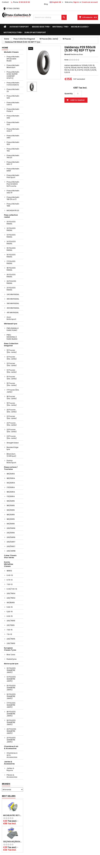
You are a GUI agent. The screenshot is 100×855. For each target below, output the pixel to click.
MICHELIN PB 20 (13, 210)
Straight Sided (12, 443)
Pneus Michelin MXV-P (13, 163)
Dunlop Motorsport (35, 32)
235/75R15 (11, 643)
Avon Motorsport (19, 26)
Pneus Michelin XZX (13, 97)
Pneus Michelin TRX (13, 150)
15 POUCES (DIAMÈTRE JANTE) (11, 687)
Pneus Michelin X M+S (13, 103)
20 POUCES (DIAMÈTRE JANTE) (11, 731)
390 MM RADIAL (13, 303)
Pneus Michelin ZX (13, 90)
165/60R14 (11, 483)
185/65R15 (11, 519)
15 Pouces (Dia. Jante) (12, 377)
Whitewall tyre (60, 26)
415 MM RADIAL (13, 312)
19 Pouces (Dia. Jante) (12, 404)
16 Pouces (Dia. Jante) (12, 384)
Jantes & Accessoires (9, 762)
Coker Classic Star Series (10, 556)
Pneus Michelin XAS (13, 117)
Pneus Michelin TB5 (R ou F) (13, 198)
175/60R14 (11, 487)
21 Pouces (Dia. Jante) (12, 417)
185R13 (9, 571)
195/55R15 (11, 510)
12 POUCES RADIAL (11, 229)
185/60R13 (11, 474)
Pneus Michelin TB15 (13, 205)
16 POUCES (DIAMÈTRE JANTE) (11, 696)
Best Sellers (8, 796)
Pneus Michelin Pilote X (13, 110)
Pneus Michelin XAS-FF (13, 191)
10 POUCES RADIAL (11, 222)
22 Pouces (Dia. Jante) (12, 424)
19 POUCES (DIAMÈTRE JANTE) (11, 722)
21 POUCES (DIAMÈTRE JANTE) (11, 739)
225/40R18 (11, 551)
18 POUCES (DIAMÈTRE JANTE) (11, 713)
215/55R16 (11, 533)
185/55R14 (11, 478)
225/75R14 (11, 598)
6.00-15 (10, 616)
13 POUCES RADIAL (11, 236)
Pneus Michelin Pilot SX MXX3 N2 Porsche (13, 184)
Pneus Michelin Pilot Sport (13, 176)
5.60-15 (10, 607)
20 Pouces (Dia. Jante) (12, 410)
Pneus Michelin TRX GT (13, 156)
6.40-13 (10, 575)
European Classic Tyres (10, 649)
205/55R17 (11, 546)
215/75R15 (11, 625)
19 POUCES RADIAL (11, 275)
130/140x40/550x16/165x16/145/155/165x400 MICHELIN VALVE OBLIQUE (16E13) (12, 842)
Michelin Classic (79, 26)
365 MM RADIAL (13, 299)
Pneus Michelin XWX (13, 136)
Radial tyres (12, 659)
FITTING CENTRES (11, 8)
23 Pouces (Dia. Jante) (12, 430)
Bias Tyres (11, 654)
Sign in (76, 2)
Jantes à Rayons (10, 769)
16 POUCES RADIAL (11, 255)
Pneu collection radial (11, 216)
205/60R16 (11, 537)
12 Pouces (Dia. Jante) (12, 358)
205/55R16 (11, 528)
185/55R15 (11, 505)
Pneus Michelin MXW (13, 169)
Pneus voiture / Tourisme (10, 468)
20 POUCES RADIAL (11, 282)
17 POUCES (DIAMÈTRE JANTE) (11, 705)
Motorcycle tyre (12, 32)
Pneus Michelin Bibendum (13, 66)
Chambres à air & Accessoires (11, 747)
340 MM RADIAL (13, 294)
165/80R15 (11, 602)
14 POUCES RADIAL (11, 242)
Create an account (90, 2)
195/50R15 (11, 501)
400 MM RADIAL (13, 308)
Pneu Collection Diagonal (11, 344)
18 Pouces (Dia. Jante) (12, 397)
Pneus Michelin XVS (13, 123)
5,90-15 (10, 611)
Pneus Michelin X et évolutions (13, 83)
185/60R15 (11, 514)
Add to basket (75, 100)
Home (5, 47)
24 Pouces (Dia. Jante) (12, 437)
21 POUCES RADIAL (11, 289)
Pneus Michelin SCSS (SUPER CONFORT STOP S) (13, 75)
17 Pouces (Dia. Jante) (13, 391)
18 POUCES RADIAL (11, 269)
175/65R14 (11, 496)
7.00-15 (9, 630)
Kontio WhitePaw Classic (8, 564)
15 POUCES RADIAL (11, 249)
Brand (67, 54)
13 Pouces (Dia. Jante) (12, 364)
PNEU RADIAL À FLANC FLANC (12, 329)
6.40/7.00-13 (12, 589)
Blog (46, 4)
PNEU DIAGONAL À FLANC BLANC (12, 337)
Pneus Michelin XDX (13, 143)
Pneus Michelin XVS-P (13, 130)
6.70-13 (9, 580)
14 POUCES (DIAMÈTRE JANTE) (11, 679)
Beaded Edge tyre (40, 26)
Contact (5, 2)
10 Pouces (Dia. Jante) (12, 351)
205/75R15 (11, 620)
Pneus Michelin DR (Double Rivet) (13, 58)
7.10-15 (9, 634)
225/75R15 (11, 639)
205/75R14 (11, 593)
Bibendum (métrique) (11, 455)
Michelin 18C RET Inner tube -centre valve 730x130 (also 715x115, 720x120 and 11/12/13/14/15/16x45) (12, 815)
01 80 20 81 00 (24, 2)
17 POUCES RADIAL (11, 262)
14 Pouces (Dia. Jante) (12, 371)
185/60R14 (11, 492)
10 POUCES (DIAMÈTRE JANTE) (11, 670)
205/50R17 (11, 542)
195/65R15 (11, 523)
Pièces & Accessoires (12, 776)
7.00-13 (9, 584)
